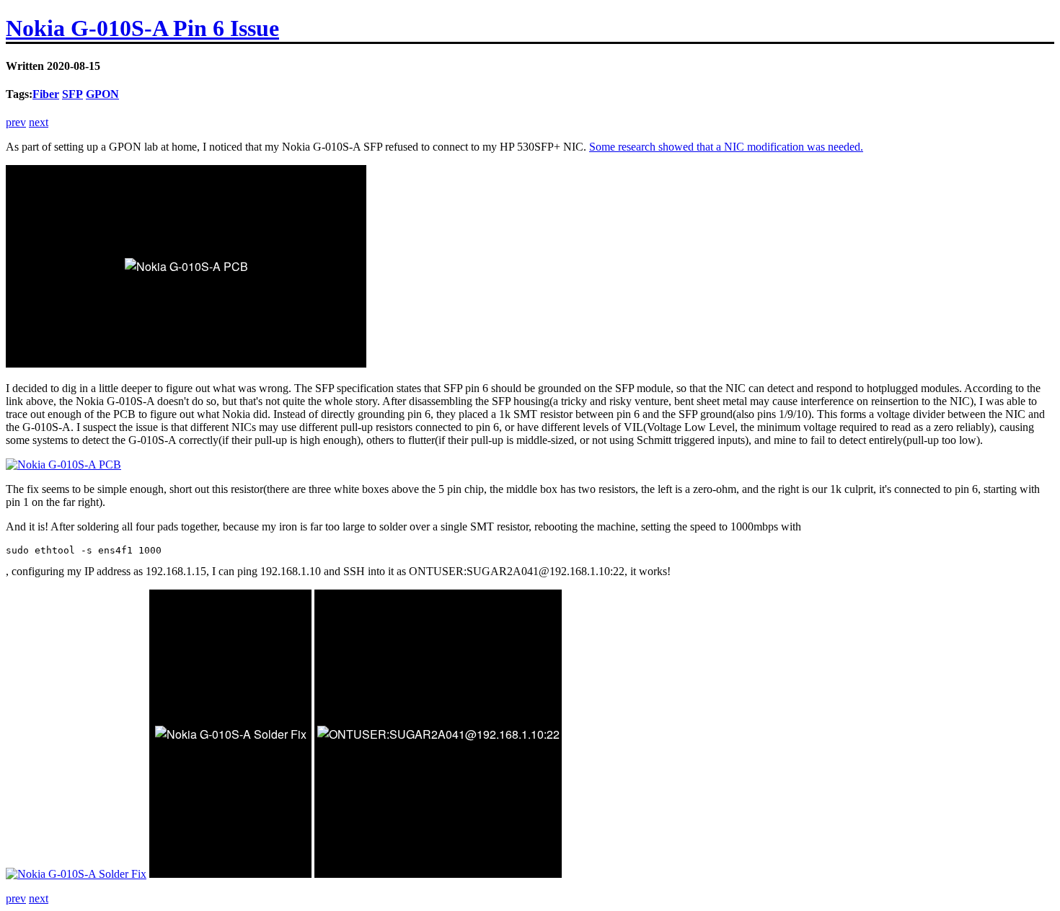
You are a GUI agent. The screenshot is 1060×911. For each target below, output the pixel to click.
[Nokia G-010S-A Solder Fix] (76, 874)
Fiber (45, 94)
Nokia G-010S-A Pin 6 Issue (142, 28)
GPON (102, 94)
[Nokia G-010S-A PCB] (63, 464)
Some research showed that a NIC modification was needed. (726, 147)
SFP (72, 94)
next (38, 122)
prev (16, 122)
